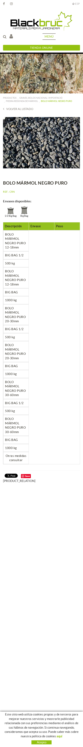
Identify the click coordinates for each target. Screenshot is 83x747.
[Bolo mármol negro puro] (41, 142)
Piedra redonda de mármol (22, 101)
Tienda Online (41, 47)
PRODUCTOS (10, 98)
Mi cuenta (12, 36)
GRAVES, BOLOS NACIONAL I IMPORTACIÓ (40, 98)
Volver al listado (19, 109)
